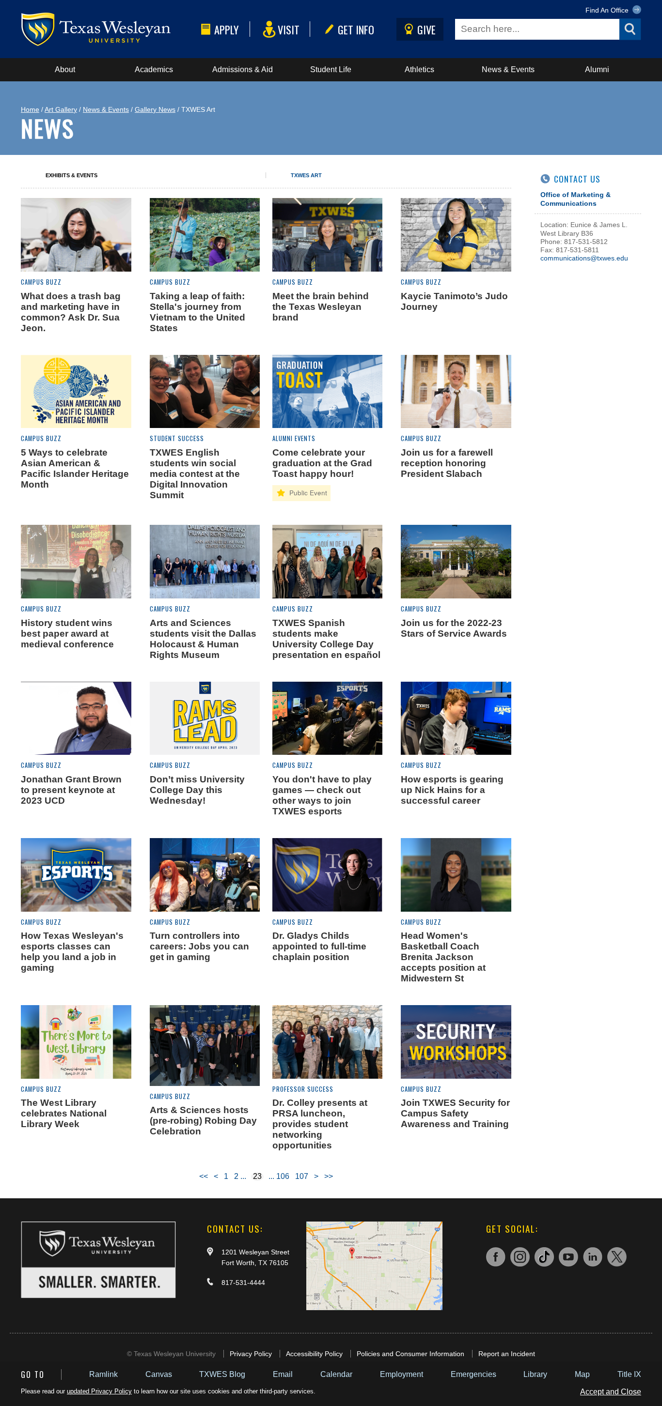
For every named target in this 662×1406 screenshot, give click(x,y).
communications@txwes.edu (584, 258)
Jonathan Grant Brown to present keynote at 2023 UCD (71, 790)
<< (203, 1176)
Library (535, 1374)
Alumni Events (293, 438)
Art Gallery (61, 109)
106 (282, 1176)
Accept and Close (610, 1392)
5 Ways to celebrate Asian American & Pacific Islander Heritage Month (75, 468)
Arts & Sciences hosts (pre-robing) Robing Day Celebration (203, 1120)
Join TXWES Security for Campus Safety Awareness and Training (455, 1113)
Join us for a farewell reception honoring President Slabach (447, 463)
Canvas (158, 1374)
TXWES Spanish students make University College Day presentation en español (326, 639)
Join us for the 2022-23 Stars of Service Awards (454, 628)
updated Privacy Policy (99, 1391)
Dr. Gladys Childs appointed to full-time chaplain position (319, 946)
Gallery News (155, 109)
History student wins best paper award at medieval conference (67, 633)
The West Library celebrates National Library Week (64, 1113)
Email (283, 1374)
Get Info (356, 29)
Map (582, 1374)
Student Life (330, 69)
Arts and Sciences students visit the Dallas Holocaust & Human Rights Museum (203, 639)
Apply (226, 29)
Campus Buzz (41, 282)
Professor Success (302, 1089)
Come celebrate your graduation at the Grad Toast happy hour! (322, 463)
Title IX (629, 1374)
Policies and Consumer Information (410, 1354)
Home (30, 109)
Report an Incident (506, 1354)
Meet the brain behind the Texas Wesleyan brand (320, 306)
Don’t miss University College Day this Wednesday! (197, 790)
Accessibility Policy (314, 1354)
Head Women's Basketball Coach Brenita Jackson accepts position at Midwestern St (443, 957)
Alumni (597, 69)
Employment (401, 1374)
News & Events (508, 69)
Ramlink (103, 1374)
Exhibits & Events (71, 175)
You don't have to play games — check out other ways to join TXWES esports (322, 795)
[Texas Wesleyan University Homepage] (109, 29)
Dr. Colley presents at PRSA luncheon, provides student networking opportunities (319, 1124)
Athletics (419, 69)
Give (426, 29)
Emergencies (473, 1374)
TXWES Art (306, 175)
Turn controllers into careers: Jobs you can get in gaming (199, 946)
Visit (288, 29)
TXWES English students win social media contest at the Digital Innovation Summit (195, 473)
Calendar (336, 1374)
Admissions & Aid (242, 69)
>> (328, 1176)
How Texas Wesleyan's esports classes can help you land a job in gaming (72, 952)
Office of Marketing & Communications (575, 199)
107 (301, 1176)
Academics (154, 69)
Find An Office (607, 10)
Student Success (177, 438)
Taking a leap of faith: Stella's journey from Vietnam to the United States (197, 312)
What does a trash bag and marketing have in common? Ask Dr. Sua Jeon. (71, 312)
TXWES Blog (222, 1374)
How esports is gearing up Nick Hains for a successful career (452, 790)
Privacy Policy (251, 1354)
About (65, 69)
